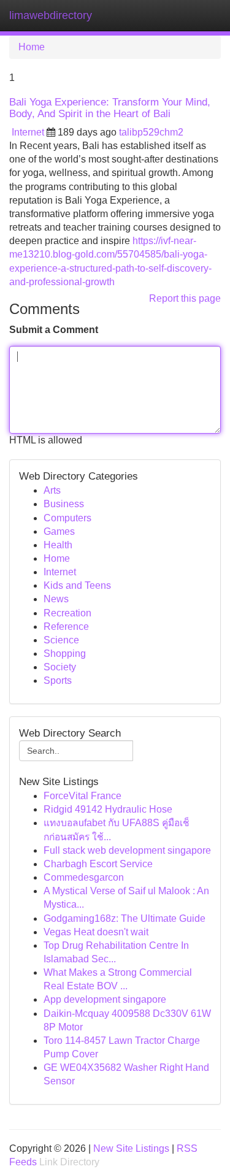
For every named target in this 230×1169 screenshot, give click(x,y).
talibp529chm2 (151, 132)
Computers (67, 518)
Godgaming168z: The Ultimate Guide (124, 918)
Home (31, 47)
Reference (66, 626)
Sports (58, 680)
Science (61, 640)
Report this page (185, 298)
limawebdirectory (50, 15)
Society (60, 667)
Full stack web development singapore (127, 850)
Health (58, 545)
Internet (28, 132)
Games (59, 531)
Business (64, 504)
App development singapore (105, 999)
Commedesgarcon (84, 877)
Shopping (65, 653)
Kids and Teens (77, 585)
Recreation (67, 613)
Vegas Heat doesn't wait (96, 932)
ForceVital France (82, 796)
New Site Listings (131, 1148)
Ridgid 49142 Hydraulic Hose (108, 809)
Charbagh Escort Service (98, 864)
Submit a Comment (53, 329)
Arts (52, 490)
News (56, 599)
